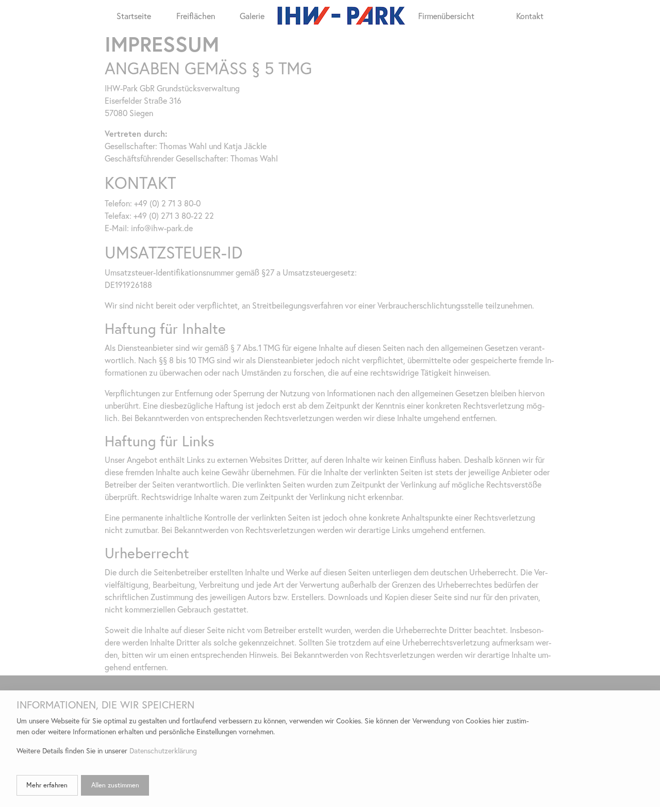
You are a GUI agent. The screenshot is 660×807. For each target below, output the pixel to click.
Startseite (134, 15)
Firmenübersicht (446, 15)
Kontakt (529, 15)
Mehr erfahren (47, 785)
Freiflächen (195, 15)
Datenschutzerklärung (163, 750)
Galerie (252, 15)
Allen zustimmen (115, 785)
